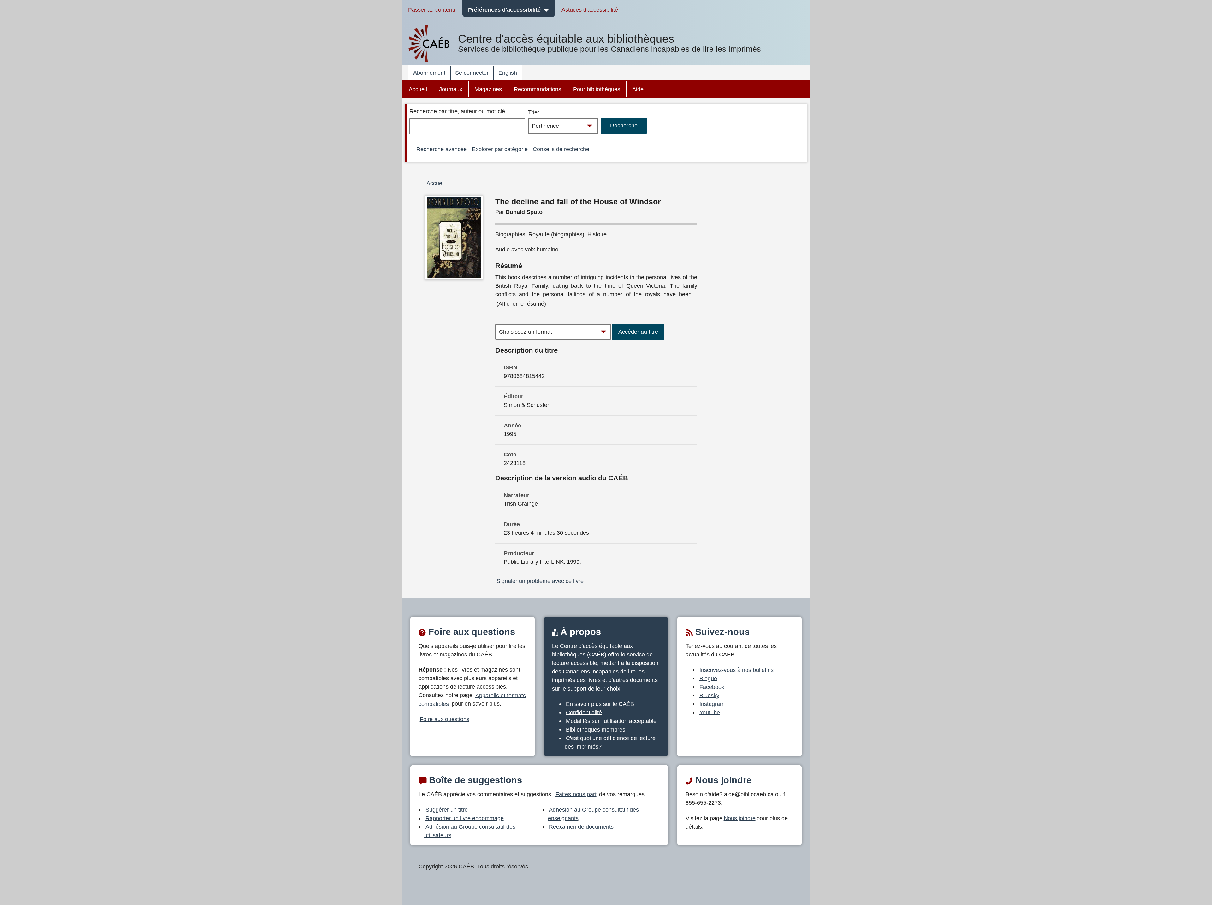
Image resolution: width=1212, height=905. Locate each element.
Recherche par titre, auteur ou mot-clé (457, 111)
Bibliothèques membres (595, 729)
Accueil (418, 89)
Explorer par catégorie (500, 149)
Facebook (711, 687)
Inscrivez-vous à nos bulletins (736, 670)
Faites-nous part (576, 794)
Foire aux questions (444, 719)
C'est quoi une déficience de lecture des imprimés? (610, 742)
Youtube (709, 712)
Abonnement (429, 73)
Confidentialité (584, 712)
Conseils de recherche (561, 149)
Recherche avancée (441, 149)
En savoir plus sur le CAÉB (600, 704)
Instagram (712, 704)
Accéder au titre (638, 332)
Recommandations (537, 89)
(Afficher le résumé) (521, 304)
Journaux (450, 89)
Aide (638, 89)
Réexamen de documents (581, 827)
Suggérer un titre (446, 810)
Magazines (488, 89)
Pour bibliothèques (596, 89)
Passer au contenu (431, 10)
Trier (533, 112)
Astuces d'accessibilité (589, 10)
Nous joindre (740, 818)
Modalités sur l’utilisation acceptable (611, 721)
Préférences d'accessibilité (504, 10)
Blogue (708, 678)
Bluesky (709, 695)
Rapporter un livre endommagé (464, 818)
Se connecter (472, 73)
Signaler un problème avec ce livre (540, 581)
